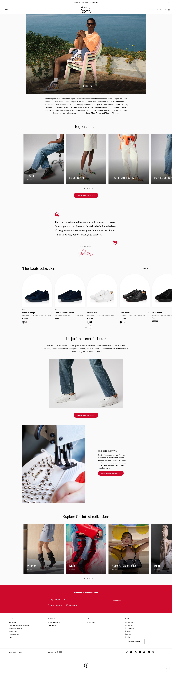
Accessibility (52, 652)
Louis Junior (92, 313)
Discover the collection (86, 195)
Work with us (90, 622)
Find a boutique (14, 634)
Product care (52, 625)
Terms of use (129, 625)
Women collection (56, 605)
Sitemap (128, 631)
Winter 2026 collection (91, 2)
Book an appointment (54, 622)
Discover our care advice (110, 473)
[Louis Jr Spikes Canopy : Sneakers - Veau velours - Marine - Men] (70, 290)
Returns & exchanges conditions (19, 625)
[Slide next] (91, 188)
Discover (29, 180)
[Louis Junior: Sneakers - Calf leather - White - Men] (102, 290)
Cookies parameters (135, 641)
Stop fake (128, 634)
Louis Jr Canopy (28, 313)
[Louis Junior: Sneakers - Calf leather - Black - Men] (135, 290)
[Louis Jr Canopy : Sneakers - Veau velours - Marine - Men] (37, 290)
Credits (127, 637)
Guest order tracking (15, 628)
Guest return (13, 631)
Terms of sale (129, 622)
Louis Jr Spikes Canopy (64, 313)
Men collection (73, 605)
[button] (168, 670)
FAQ (10, 637)
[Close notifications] (169, 2)
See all (146, 269)
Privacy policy (129, 628)
